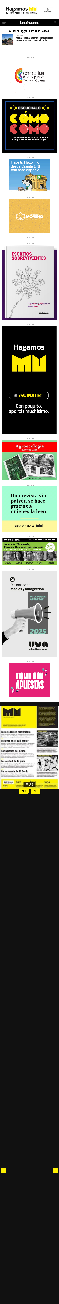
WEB (23, 791)
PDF (35, 791)
